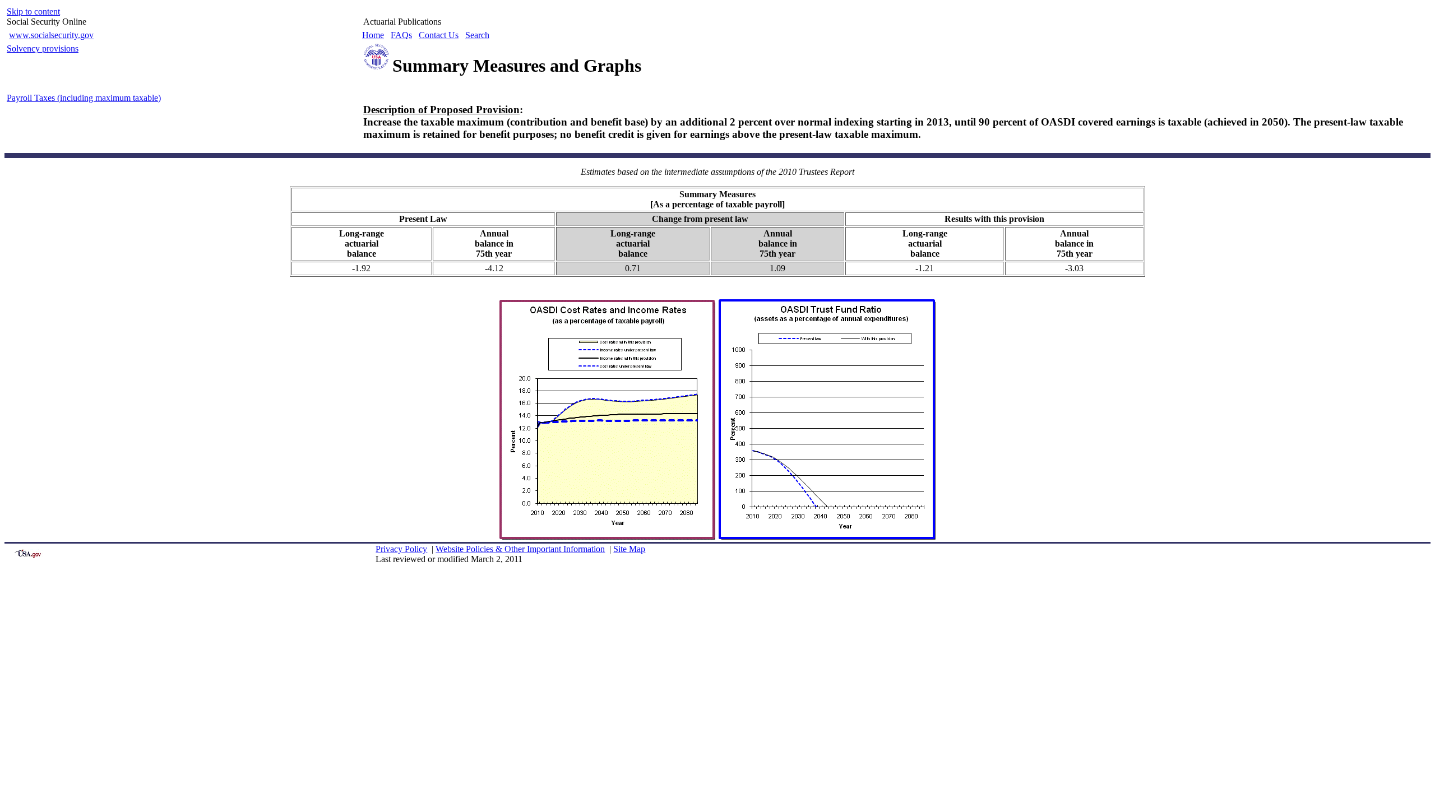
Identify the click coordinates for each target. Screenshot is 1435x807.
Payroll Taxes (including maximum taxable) (84, 98)
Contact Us (439, 35)
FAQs (401, 35)
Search (477, 35)
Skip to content (33, 11)
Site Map (629, 549)
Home (373, 35)
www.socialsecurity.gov (51, 35)
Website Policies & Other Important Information (520, 549)
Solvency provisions (42, 48)
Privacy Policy (401, 549)
